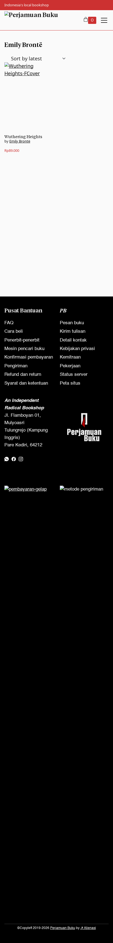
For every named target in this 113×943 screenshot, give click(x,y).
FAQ (8, 323)
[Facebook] (14, 459)
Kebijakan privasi (77, 348)
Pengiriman (15, 366)
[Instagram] (21, 459)
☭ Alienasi (88, 928)
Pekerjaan (70, 366)
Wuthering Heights (23, 136)
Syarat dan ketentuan (26, 383)
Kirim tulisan (72, 331)
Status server (73, 374)
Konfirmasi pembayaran (28, 357)
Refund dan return (22, 374)
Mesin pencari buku (24, 348)
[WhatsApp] (6, 459)
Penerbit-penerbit (21, 340)
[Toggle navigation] (104, 20)
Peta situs (70, 383)
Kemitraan (70, 357)
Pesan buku (72, 323)
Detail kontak (73, 340)
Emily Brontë (19, 141)
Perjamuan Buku (62, 928)
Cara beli (13, 331)
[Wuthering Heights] (28, 98)
